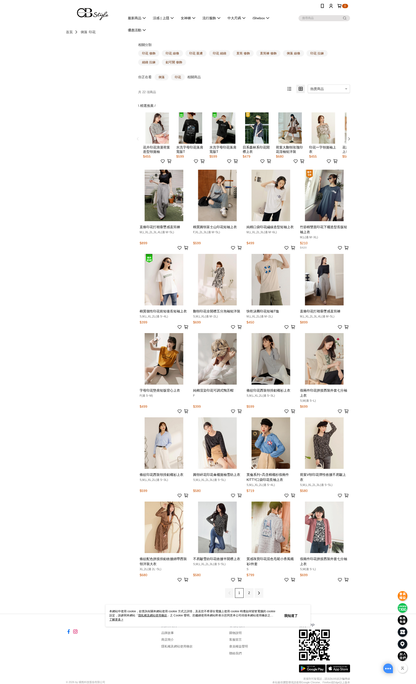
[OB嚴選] (92, 12)
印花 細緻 (219, 53)
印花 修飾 (149, 53)
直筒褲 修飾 (268, 53)
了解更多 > (116, 619)
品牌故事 (167, 633)
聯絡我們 (235, 653)
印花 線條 (172, 53)
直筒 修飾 (243, 53)
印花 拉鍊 (317, 53)
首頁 (69, 32)
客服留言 (235, 639)
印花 (92, 32)
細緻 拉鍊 (149, 62)
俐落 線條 (293, 53)
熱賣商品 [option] (317, 89)
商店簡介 (167, 639)
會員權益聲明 (238, 646)
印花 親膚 (196, 53)
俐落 (84, 32)
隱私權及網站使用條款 (177, 646)
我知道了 (291, 616)
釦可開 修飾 (174, 62)
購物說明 (235, 633)
